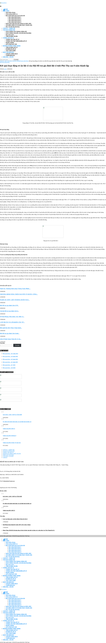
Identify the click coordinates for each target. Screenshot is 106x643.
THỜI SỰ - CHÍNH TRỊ (8, 449)
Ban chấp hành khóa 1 (15, 17)
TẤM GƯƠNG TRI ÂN (12, 36)
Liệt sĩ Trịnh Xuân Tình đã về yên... (10, 339)
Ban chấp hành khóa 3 (15, 20)
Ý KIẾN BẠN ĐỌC (10, 55)
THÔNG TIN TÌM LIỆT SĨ (12, 39)
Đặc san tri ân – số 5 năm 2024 (10, 359)
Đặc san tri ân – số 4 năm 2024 (10, 356)
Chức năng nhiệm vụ (12, 14)
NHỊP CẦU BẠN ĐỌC (8, 52)
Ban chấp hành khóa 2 (15, 19)
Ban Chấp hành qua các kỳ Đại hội (15, 15)
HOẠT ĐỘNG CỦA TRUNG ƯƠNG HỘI (16, 31)
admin (5, 69)
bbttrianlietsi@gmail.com (9, 481)
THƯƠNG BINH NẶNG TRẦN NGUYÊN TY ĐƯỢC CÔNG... (19, 294)
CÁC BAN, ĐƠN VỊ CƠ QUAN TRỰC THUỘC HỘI (19, 25)
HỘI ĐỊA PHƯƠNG (24, 61)
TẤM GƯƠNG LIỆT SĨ (11, 47)
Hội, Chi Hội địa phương (12, 26)
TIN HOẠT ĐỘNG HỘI (9, 30)
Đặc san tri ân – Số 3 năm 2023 (10, 353)
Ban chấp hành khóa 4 (15, 22)
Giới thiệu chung (10, 12)
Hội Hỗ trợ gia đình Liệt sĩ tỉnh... (9, 333)
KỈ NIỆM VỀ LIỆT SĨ (11, 49)
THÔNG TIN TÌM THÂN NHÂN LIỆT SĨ (16, 41)
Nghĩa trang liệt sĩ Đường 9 (9, 435)
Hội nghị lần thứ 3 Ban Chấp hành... (11, 328)
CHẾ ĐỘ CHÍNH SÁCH (12, 54)
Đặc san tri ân (10, 34)
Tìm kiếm (2, 343)
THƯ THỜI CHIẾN (11, 50)
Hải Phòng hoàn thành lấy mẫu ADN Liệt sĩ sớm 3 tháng (17, 524)
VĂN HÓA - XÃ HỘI (8, 456)
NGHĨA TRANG (10, 42)
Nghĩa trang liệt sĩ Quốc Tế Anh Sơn (12, 442)
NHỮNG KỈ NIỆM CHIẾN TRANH (11, 46)
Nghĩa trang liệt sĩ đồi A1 (9, 428)
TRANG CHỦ (3, 61)
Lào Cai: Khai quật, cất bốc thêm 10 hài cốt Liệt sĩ (15, 519)
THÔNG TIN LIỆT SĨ (8, 38)
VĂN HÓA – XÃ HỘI (8, 57)
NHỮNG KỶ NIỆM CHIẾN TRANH (12, 453)
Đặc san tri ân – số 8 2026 (9, 367)
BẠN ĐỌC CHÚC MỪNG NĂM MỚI (12, 414)
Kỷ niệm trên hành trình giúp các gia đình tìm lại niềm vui (17, 421)
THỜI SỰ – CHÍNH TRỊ (9, 28)
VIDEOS (5, 457)
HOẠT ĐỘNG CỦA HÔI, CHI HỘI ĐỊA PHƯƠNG (18, 33)
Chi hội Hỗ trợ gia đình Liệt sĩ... (9, 311)
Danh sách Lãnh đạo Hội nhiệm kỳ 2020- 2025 (18, 23)
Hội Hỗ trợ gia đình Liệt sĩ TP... (9, 305)
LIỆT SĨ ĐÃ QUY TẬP (11, 44)
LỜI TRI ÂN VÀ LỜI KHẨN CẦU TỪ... (12, 322)
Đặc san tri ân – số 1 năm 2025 (10, 362)
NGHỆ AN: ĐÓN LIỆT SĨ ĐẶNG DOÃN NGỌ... (15, 300)
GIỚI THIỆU (6, 11)
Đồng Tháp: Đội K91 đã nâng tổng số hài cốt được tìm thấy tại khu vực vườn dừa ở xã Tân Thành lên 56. (29, 530)
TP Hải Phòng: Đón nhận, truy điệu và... (12, 316)
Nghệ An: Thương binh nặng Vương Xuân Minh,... (15, 288)
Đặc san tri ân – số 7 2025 (9, 365)
